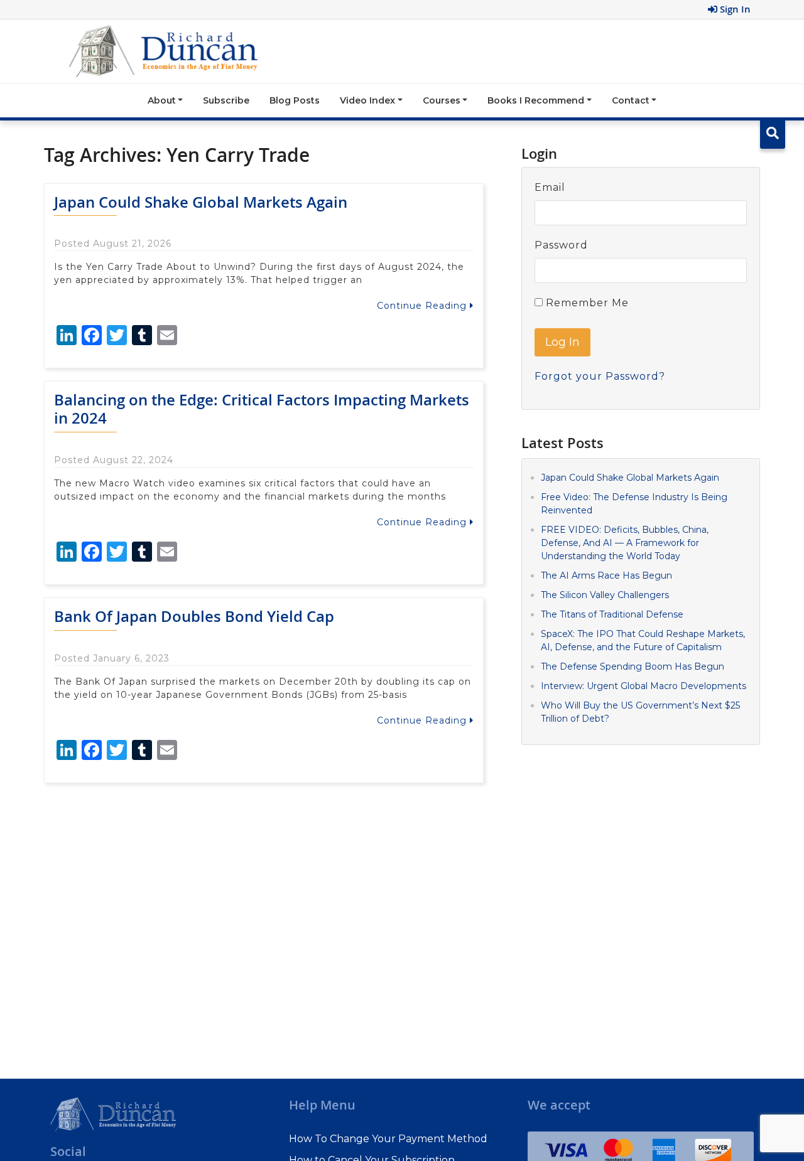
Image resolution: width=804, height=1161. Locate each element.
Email (550, 187)
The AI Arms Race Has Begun (606, 574)
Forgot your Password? (600, 376)
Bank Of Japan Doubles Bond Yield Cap (194, 616)
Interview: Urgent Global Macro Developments (643, 685)
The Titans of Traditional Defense (612, 613)
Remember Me (586, 303)
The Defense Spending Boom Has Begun (632, 665)
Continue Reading (423, 305)
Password (561, 245)
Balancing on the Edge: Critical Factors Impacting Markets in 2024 (261, 409)
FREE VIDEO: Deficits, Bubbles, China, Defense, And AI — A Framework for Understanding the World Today (625, 542)
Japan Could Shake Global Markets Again (200, 202)
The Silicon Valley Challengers (605, 594)
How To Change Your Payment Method (388, 1139)
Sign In (734, 9)
